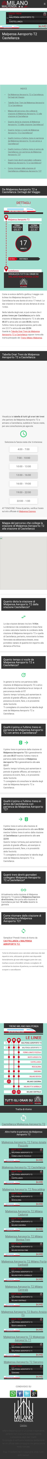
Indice (23, 88)
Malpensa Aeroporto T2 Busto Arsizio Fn (24, 1313)
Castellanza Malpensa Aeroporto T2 (23, 1124)
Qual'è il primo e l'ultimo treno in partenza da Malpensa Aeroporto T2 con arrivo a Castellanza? (26, 141)
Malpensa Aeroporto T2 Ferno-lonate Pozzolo (24, 1144)
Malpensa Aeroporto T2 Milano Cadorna (24, 1213)
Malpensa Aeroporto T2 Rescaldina (23, 1189)
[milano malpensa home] (14, 4)
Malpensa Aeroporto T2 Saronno (23, 1362)
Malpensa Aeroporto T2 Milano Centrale (24, 1288)
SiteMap (23, 1425)
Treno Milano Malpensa (31, 338)
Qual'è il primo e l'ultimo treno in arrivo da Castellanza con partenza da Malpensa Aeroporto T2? (25, 152)
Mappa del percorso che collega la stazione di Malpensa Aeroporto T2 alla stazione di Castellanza (25, 114)
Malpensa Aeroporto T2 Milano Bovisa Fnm (24, 1238)
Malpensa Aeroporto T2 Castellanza (23, 1167)
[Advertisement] (23, 62)
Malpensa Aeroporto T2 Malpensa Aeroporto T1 (24, 1338)
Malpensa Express (27, 511)
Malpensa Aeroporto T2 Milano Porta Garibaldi (23, 1263)
